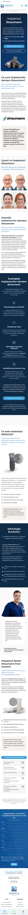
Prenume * (3, 828)
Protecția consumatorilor (6, 906)
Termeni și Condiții (6, 902)
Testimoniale (20, 904)
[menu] (22, 5)
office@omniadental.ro (14, 878)
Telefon (2, 841)
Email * (2, 834)
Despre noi (20, 902)
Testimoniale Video (20, 906)
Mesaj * (2, 847)
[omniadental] (7, 5)
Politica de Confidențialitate (6, 904)
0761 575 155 (14, 881)
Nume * (2, 822)
